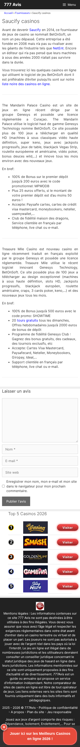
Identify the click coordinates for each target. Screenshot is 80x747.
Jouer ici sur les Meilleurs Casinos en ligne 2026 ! (40, 736)
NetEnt (58, 48)
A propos (17, 712)
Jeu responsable (59, 712)
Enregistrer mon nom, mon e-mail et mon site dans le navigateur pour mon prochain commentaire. (41, 486)
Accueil (8, 12)
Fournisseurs (22, 12)
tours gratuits (27, 320)
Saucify (35, 30)
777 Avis (12, 4)
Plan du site (35, 712)
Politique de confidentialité (58, 708)
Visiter (68, 527)
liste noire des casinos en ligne (26, 84)
